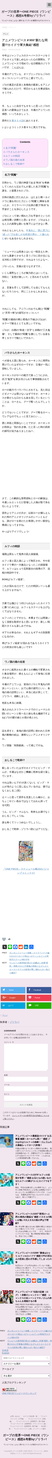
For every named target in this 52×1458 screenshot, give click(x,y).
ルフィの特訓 (11, 156)
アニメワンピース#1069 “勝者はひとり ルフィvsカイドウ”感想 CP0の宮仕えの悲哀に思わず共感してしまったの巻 (33, 1257)
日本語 (5, 1350)
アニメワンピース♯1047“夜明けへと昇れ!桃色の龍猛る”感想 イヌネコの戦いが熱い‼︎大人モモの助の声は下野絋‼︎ (33, 1218)
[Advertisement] (26, 463)
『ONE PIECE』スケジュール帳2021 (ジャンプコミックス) (26, 871)
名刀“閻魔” (10, 148)
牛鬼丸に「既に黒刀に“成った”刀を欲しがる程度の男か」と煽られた (26, 234)
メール (7, 1085)
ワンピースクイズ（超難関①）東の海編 (30, 1421)
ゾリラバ (14, 1022)
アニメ (5, 1015)
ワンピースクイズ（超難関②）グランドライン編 (28, 1424)
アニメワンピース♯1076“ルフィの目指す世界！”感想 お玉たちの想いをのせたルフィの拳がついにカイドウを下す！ (33, 1179)
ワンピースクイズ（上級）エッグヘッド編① (30, 1429)
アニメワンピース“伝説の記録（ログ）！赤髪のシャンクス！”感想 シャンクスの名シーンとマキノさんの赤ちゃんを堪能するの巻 (33, 1296)
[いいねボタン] (4, 939)
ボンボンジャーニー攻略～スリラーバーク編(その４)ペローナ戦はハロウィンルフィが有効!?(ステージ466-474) (29, 956)
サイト (7, 1094)
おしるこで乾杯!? (13, 164)
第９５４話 (18, 120)
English (5, 1353)
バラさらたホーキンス (16, 152)
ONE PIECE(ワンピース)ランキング (19, 1393)
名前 (6, 1075)
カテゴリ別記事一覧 (30, 1416)
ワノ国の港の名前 (14, 160)
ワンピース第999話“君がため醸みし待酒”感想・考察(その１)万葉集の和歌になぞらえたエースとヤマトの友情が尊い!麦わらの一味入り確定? (29, 1344)
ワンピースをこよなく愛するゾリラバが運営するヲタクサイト (26, 1445)
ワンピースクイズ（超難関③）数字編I (24, 1426)
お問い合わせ (15, 1416)
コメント (9, 1042)
